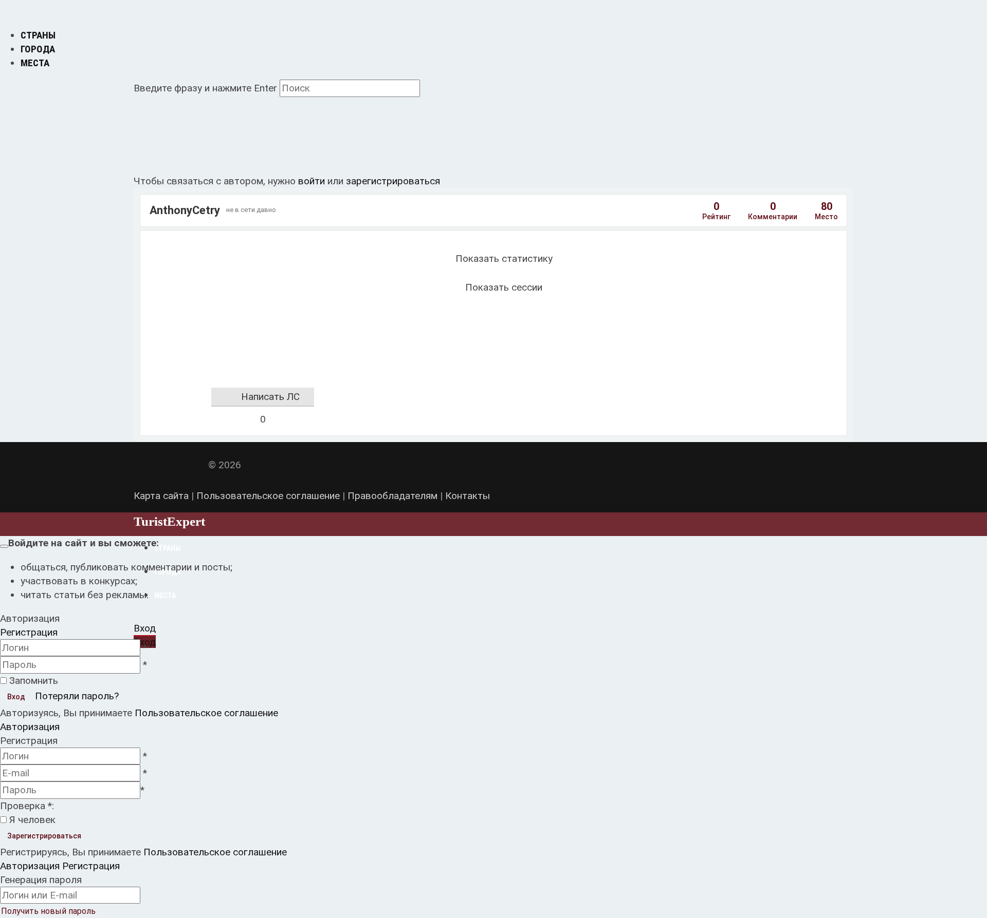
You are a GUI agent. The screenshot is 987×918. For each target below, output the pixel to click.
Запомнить (33, 680)
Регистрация (29, 632)
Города (38, 49)
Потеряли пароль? (77, 696)
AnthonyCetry (185, 210)
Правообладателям (392, 496)
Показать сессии (503, 287)
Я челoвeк (32, 820)
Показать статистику (504, 258)
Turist (169, 521)
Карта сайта (161, 496)
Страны (38, 35)
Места (35, 63)
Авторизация (30, 727)
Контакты (467, 496)
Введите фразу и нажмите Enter (205, 88)
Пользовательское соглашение (268, 496)
